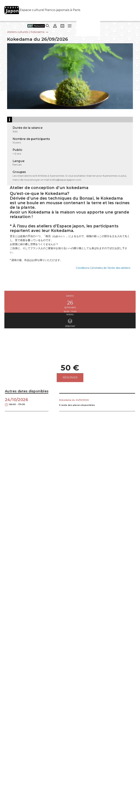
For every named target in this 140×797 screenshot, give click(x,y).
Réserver (70, 377)
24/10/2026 (16, 401)
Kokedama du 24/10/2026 (74, 400)
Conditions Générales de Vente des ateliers (103, 268)
